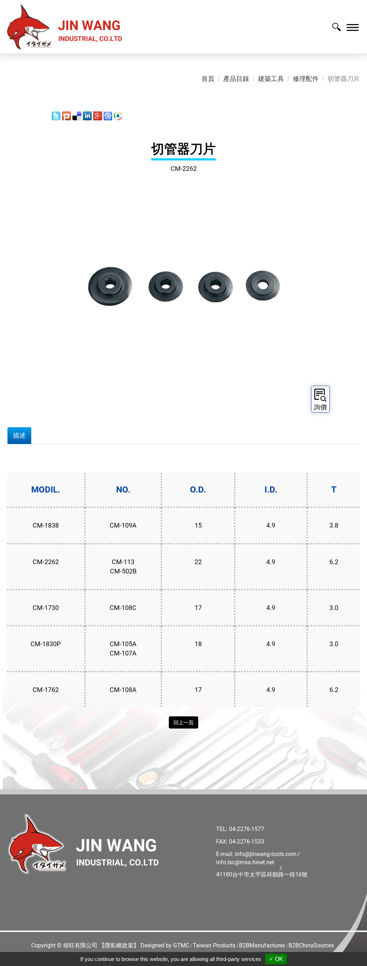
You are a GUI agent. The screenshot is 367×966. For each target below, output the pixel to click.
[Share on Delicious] (76, 115)
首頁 (207, 78)
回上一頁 (183, 722)
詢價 (320, 407)
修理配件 (306, 78)
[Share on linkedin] (87, 115)
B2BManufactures (262, 945)
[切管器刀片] (183, 291)
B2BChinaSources (311, 945)
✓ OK (276, 959)
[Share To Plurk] (66, 115)
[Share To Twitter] (56, 115)
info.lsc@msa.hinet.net (245, 862)
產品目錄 (236, 78)
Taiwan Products (214, 945)
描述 (19, 435)
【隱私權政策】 (119, 945)
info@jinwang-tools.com (265, 854)
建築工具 (271, 78)
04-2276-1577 (246, 829)
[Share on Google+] (97, 115)
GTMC (181, 945)
